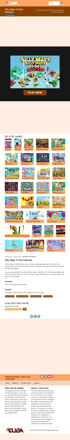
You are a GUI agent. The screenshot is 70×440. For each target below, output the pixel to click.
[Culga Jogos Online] (15, 430)
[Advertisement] (35, 31)
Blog (7, 383)
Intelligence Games (22, 296)
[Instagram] (52, 376)
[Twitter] (31, 316)
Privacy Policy (26, 383)
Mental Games (10, 296)
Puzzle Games (48, 296)
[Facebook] (35, 316)
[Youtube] (49, 376)
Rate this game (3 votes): (11, 306)
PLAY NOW (35, 92)
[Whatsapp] (38, 316)
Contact (36, 383)
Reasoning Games (36, 296)
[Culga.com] (12, 3)
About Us (15, 383)
